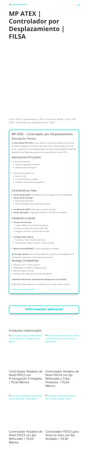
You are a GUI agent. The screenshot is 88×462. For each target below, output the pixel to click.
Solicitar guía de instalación (23, 289)
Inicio (11, 119)
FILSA (18, 119)
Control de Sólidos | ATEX (58, 119)
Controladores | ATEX (33, 119)
